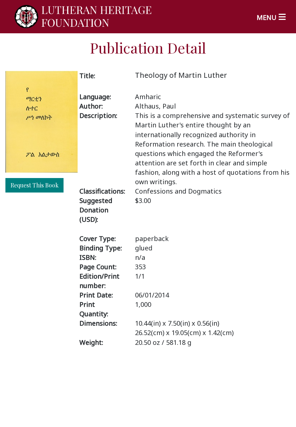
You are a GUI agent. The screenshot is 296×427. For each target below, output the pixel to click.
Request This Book (34, 185)
